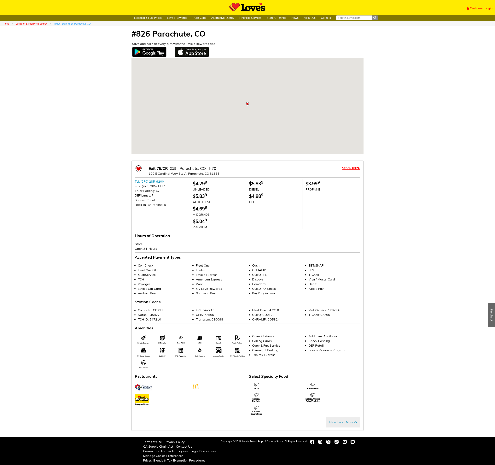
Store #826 (351, 168)
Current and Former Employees (165, 451)
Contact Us (184, 446)
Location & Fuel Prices (148, 18)
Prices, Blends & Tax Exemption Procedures (174, 460)
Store (139, 244)
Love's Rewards (177, 18)
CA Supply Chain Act (158, 446)
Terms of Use (152, 442)
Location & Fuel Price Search (31, 23)
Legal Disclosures (203, 451)
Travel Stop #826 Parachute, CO (72, 23)
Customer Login (481, 8)
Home (6, 23)
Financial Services (250, 18)
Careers (326, 18)
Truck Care (199, 18)
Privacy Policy (175, 442)
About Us (310, 18)
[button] (247, 104)
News (295, 18)
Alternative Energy (222, 18)
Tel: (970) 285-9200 (149, 181)
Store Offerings (276, 18)
